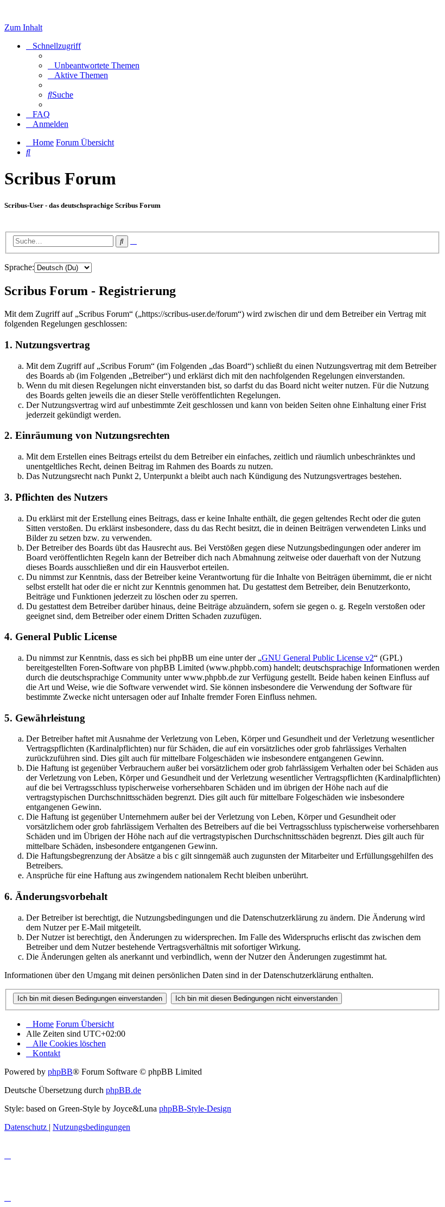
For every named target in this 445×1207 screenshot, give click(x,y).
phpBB (60, 1071)
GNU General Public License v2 (318, 657)
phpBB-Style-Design (195, 1108)
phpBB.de (123, 1090)
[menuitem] (93, 65)
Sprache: (19, 267)
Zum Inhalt (23, 27)
